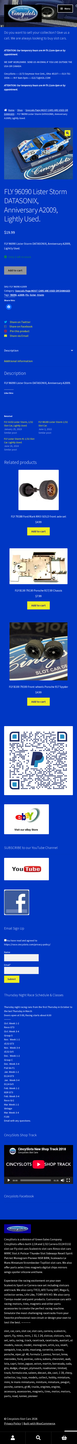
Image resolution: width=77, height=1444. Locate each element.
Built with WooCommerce (39, 1423)
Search (38, 1438)
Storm (40, 294)
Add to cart (15, 270)
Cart (64, 1438)
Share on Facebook (20, 326)
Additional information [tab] (18, 361)
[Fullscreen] (68, 1180)
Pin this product (20, 331)
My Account (13, 1438)
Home (11, 110)
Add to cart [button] (38, 531)
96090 (13, 294)
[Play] (9, 1180)
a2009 (21, 294)
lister (33, 294)
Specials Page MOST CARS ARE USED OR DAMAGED (42, 290)
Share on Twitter (20, 322)
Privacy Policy (12, 1423)
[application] (38, 1164)
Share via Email (19, 336)
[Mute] (62, 1180)
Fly (27, 294)
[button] (67, 133)
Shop (20, 110)
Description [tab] (11, 350)
